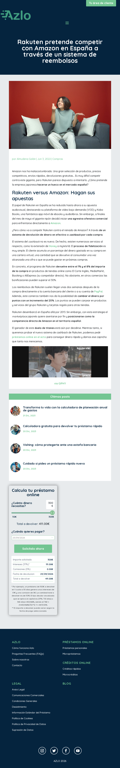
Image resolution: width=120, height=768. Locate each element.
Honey (53, 246)
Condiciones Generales (24, 701)
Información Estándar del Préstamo (31, 712)
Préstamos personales (75, 648)
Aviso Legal (18, 689)
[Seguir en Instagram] (42, 750)
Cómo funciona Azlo (23, 648)
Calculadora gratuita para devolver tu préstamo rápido (62, 426)
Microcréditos (70, 674)
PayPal (98, 291)
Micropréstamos (71, 653)
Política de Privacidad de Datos (29, 724)
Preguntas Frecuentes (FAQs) (28, 653)
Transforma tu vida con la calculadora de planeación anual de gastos (65, 408)
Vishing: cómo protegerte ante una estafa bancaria (59, 445)
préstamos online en (25, 337)
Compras (57, 158)
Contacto (17, 665)
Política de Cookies (22, 718)
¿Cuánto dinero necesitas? (21, 504)
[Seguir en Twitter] (54, 750)
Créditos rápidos (72, 668)
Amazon (55, 223)
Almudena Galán (26, 158)
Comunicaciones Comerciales (28, 695)
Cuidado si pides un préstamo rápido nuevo (54, 463)
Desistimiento (19, 706)
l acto (42, 337)
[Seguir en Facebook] (66, 750)
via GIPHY (60, 383)
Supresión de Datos (22, 729)
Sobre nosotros (20, 659)
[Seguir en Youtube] (78, 750)
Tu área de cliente (101, 3)
